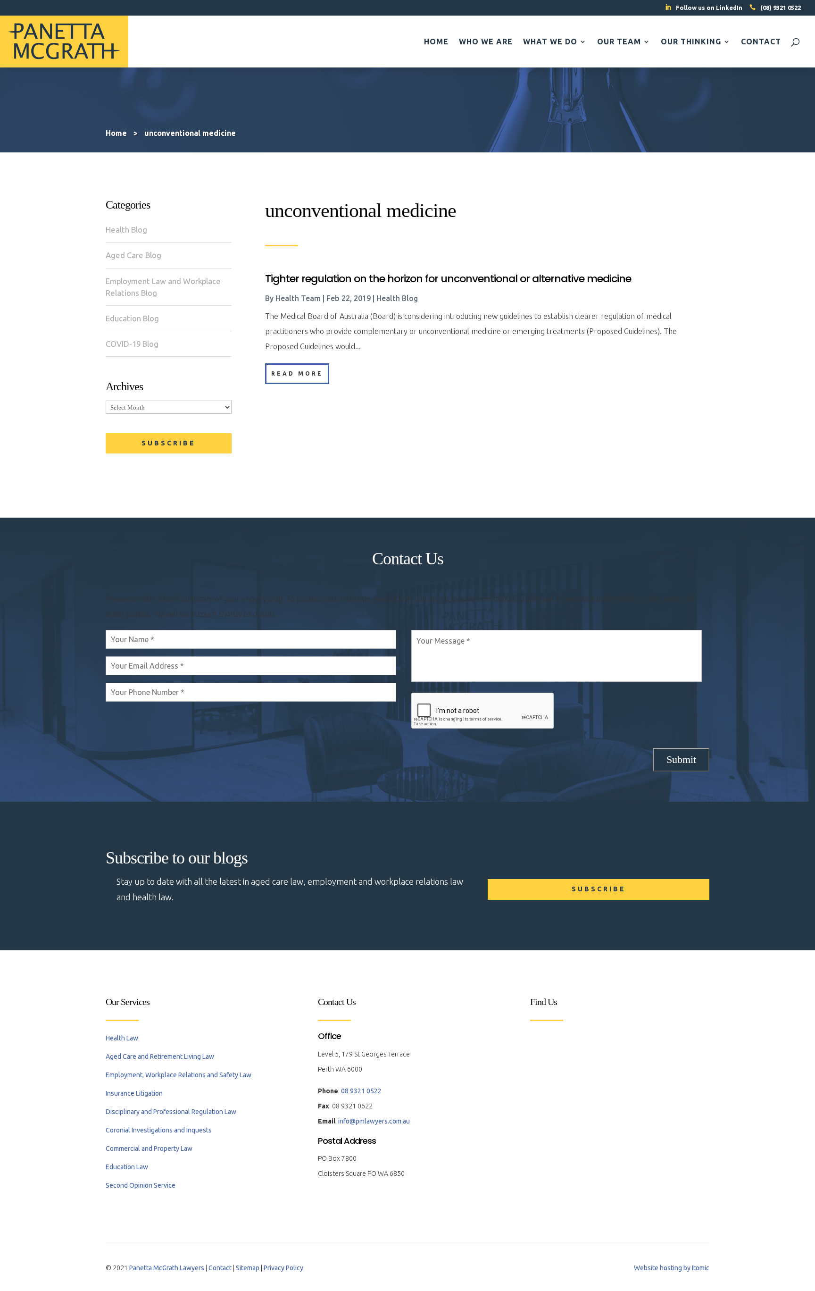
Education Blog (132, 318)
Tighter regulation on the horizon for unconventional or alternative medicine (448, 278)
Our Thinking (691, 42)
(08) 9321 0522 (780, 7)
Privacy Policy (283, 1268)
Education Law (127, 1167)
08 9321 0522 (361, 1091)
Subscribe (168, 443)
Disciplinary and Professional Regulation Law (171, 1111)
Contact (761, 42)
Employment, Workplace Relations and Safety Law (178, 1075)
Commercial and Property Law (149, 1148)
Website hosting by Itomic (671, 1268)
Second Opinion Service (140, 1185)
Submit (681, 759)
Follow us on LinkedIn (709, 7)
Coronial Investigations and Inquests (159, 1130)
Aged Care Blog (133, 255)
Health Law (122, 1038)
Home (436, 42)
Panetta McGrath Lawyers (166, 1268)
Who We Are (486, 42)
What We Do (550, 42)
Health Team (298, 298)
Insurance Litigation (134, 1093)
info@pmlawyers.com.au (374, 1121)
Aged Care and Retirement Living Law (160, 1056)
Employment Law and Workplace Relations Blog (163, 287)
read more (297, 373)
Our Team (619, 42)
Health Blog (126, 229)
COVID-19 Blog (132, 343)
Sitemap (247, 1268)
